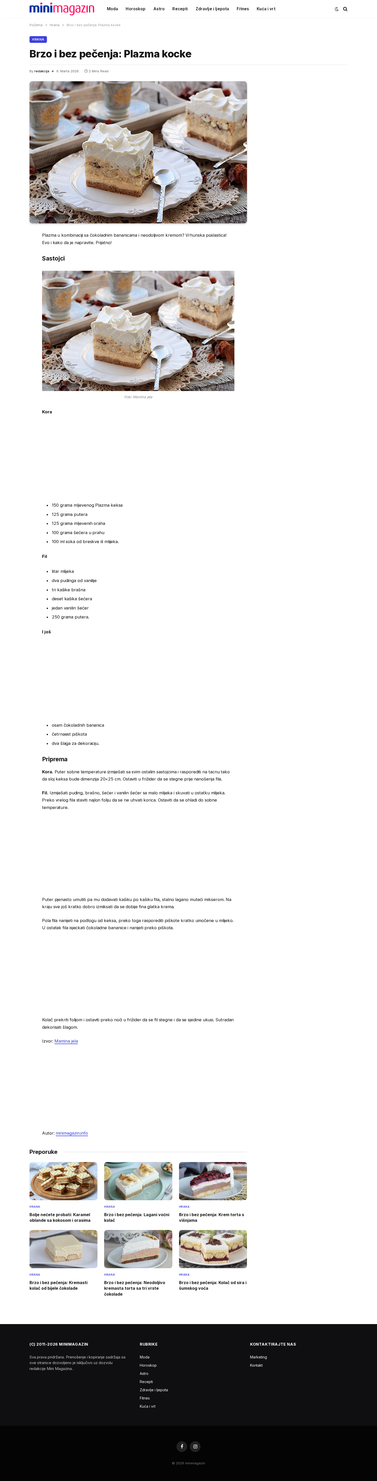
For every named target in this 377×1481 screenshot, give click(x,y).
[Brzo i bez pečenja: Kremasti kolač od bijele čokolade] (63, 1249)
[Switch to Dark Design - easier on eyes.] (337, 9)
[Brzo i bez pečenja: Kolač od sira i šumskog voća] (213, 1249)
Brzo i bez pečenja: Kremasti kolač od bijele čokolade (58, 1285)
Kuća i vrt (266, 8)
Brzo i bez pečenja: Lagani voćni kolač (136, 1217)
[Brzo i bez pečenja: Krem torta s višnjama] (213, 1181)
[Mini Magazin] (61, 9)
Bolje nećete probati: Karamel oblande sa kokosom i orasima (60, 1217)
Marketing (258, 1357)
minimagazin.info (72, 1133)
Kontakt (256, 1365)
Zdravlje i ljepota (212, 8)
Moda (112, 8)
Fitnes (243, 8)
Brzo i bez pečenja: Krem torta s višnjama (211, 1217)
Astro (159, 8)
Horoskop (135, 8)
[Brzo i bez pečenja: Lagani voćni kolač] (138, 1181)
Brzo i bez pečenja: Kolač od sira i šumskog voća (212, 1285)
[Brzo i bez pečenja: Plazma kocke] (138, 152)
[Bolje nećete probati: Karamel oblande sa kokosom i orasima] (63, 1181)
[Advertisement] (138, 458)
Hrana (38, 39)
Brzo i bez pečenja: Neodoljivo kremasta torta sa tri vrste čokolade (134, 1288)
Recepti (180, 8)
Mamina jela (66, 1041)
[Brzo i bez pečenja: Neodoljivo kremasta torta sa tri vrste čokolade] (138, 1249)
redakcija (41, 71)
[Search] (345, 9)
